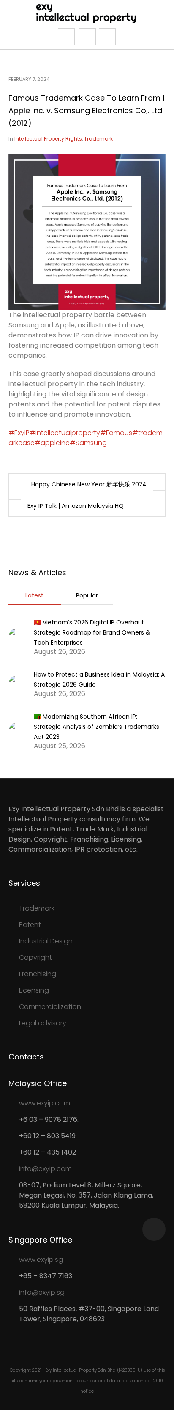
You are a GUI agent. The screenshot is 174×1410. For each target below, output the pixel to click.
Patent (30, 924)
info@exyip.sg (42, 1292)
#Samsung (88, 443)
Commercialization (50, 1007)
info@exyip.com (45, 1169)
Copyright (35, 957)
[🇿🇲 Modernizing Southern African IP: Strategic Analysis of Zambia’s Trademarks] (17, 731)
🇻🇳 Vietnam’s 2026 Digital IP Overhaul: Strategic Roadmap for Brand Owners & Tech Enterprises (92, 632)
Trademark (98, 138)
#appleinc (52, 443)
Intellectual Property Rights (48, 138)
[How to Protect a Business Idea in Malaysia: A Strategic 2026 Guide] (17, 683)
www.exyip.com (44, 1103)
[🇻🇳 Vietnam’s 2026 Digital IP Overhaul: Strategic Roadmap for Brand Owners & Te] (17, 636)
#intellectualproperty (65, 433)
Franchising (37, 974)
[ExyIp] (87, 13)
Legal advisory (42, 1023)
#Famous (116, 433)
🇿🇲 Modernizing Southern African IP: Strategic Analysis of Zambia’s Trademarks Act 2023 (96, 726)
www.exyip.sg (41, 1259)
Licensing (34, 990)
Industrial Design (46, 941)
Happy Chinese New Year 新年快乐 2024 (89, 484)
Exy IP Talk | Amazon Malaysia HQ (75, 506)
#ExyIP (19, 433)
